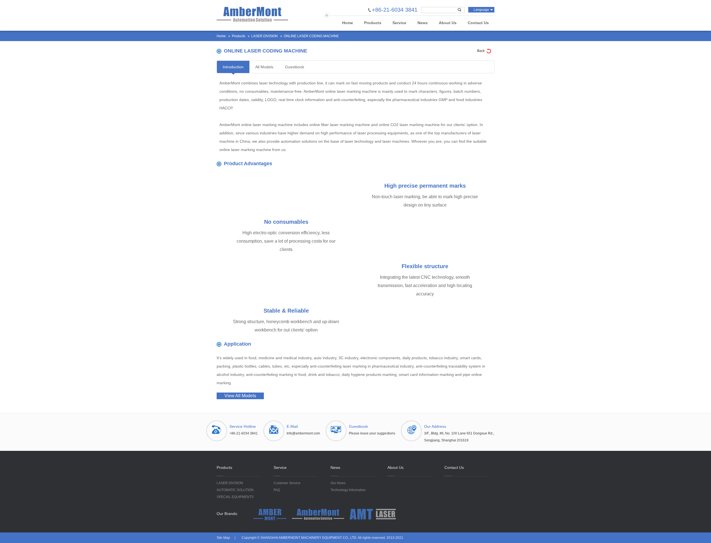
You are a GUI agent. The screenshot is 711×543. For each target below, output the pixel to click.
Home (347, 23)
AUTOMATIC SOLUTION (235, 490)
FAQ (277, 490)
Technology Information (348, 490)
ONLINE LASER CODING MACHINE (311, 36)
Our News (338, 483)
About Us (448, 23)
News (422, 23)
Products (372, 23)
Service (399, 23)
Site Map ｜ (227, 538)
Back (481, 51)
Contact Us (478, 23)
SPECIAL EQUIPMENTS (235, 497)
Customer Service (287, 483)
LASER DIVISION (264, 36)
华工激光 (252, 14)
